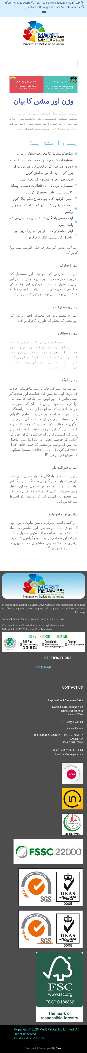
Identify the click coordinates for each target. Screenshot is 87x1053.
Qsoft (59, 1048)
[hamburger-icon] (82, 64)
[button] (43, 13)
